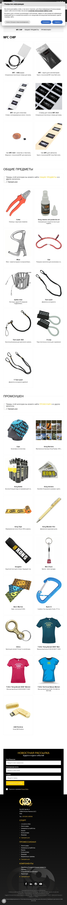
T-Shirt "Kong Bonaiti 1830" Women (18, 687)
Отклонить (46, 22)
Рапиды (23, 869)
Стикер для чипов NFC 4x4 (49, 113)
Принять (57, 22)
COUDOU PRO (26, 824)
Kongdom (18, 567)
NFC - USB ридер (18, 73)
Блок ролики (25, 833)
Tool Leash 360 (18, 340)
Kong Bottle (18, 487)
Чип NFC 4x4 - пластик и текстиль (18, 153)
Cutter (18, 219)
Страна (8, 774)
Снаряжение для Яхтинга (29, 871)
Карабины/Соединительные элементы (33, 867)
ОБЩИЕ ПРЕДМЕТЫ (32, 30)
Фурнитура (24, 874)
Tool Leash (49, 300)
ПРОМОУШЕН (46, 30)
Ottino (18, 647)
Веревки (24, 835)
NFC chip (19, 30)
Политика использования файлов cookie (30, 899)
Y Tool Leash (18, 380)
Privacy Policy (24, 789)
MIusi (18, 260)
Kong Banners (49, 446)
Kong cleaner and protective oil (48, 219)
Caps (18, 446)
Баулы (23, 830)
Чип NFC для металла (49, 153)
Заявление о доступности (53, 899)
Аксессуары (25, 826)
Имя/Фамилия (10, 759)
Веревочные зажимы (28, 856)
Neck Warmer (18, 607)
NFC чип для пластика (18, 113)
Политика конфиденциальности (12, 899)
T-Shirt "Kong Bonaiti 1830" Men (49, 647)
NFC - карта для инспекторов (48, 73)
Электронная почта (12, 767)
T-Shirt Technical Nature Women (49, 687)
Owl (48, 260)
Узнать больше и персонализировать (17, 22)
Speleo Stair (18, 300)
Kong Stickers (49, 487)
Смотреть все (13, 182)
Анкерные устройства (28, 828)
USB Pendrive (18, 727)
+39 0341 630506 (27, 816)
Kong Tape (18, 527)
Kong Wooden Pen (48, 527)
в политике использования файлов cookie (40, 10)
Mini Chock (49, 567)
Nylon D (49, 607)
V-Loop (48, 340)
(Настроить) (44, 899)
